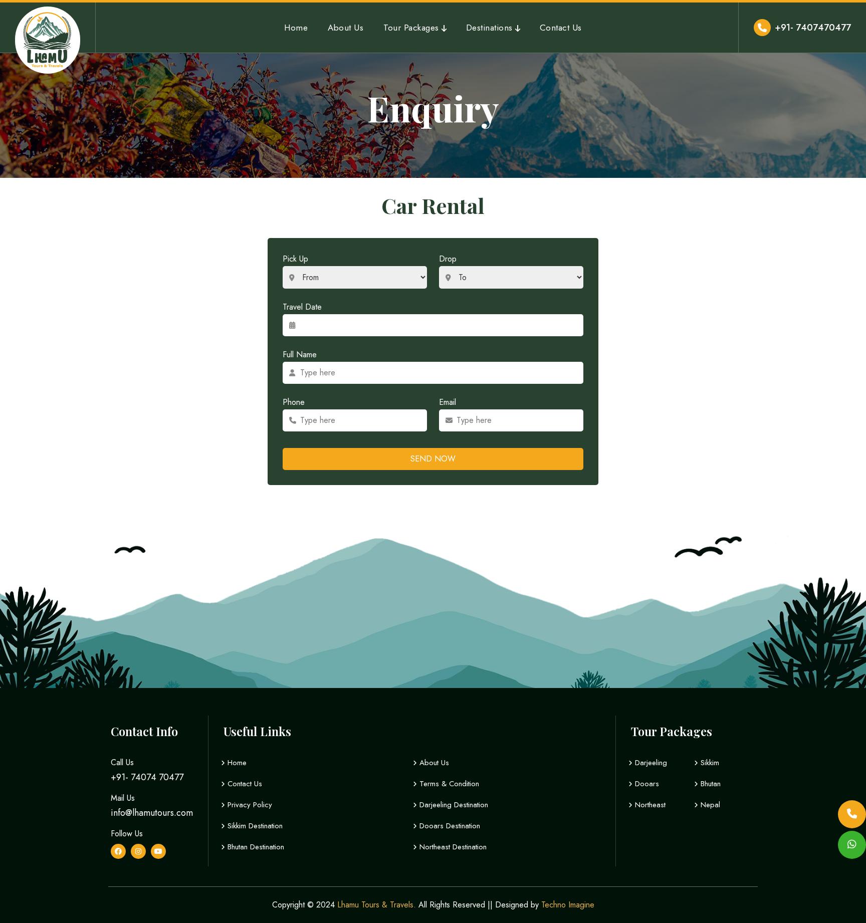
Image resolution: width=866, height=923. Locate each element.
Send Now (433, 459)
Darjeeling (649, 762)
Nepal (709, 804)
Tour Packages (411, 28)
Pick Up (295, 259)
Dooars (645, 783)
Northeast (649, 804)
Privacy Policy (248, 804)
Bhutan (709, 783)
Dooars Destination (448, 825)
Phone (294, 402)
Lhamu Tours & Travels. (376, 904)
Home (296, 28)
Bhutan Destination (254, 846)
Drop (448, 259)
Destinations (489, 28)
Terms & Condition (448, 783)
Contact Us (561, 28)
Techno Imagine (567, 904)
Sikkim (708, 762)
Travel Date (302, 307)
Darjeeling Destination (452, 804)
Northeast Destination (452, 846)
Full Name (300, 354)
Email (447, 402)
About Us (345, 28)
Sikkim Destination (254, 825)
